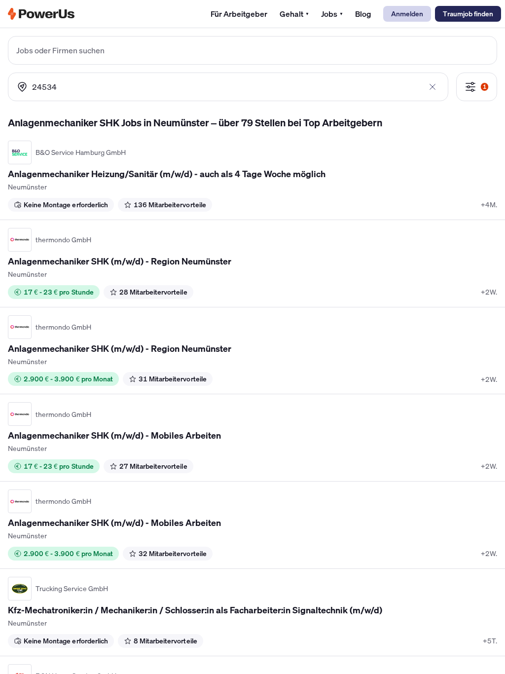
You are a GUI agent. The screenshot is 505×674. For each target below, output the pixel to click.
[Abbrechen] (433, 87)
